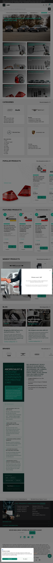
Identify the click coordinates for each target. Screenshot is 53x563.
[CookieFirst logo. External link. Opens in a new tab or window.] (2, 549)
